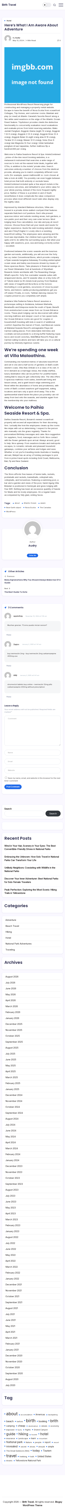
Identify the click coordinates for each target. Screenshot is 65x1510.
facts (20, 1430)
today (36, 1450)
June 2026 (10, 988)
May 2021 (10, 1326)
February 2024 (12, 1154)
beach (10, 1421)
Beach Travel (12, 926)
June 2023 (10, 1201)
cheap (21, 1425)
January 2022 (12, 1278)
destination (33, 1426)
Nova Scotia (30, 507)
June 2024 (10, 1130)
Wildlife (9, 1461)
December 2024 (13, 1095)
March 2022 (11, 1266)
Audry (17, 38)
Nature (29, 1442)
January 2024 (12, 1160)
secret (23, 1447)
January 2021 (12, 1349)
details (44, 1426)
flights (28, 1430)
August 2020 (11, 1379)
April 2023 (10, 1213)
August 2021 (11, 1308)
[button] (47, 5)
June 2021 (10, 1320)
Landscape (23, 1438)
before (20, 1422)
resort (56, 1442)
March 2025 (11, 1077)
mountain (43, 1438)
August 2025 (11, 1047)
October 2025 (12, 1035)
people (38, 1442)
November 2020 (13, 1361)
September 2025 (14, 1041)
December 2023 (13, 1166)
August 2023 (11, 1189)
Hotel (8, 937)
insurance (10, 1438)
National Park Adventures (18, 943)
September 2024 (14, 1112)
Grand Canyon (41, 1429)
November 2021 (13, 1290)
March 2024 (11, 1148)
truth (32, 1457)
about (17, 503)
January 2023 (12, 1231)
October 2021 (12, 1296)
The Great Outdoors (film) (17, 1451)
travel (11, 1455)
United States (44, 1456)
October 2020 (12, 1367)
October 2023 (12, 1177)
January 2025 (12, 1089)
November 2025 (13, 1030)
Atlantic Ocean (30, 503)
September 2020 (14, 1373)
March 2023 (11, 1219)
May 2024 (10, 1136)
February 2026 (12, 1012)
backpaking (53, 1415)
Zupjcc (16, 644)
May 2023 (10, 1207)
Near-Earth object (13, 507)
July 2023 (10, 1195)
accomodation (26, 1415)
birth (31, 1420)
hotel (44, 1434)
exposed (10, 1429)
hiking (23, 1434)
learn (33, 1438)
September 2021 (13, 1302)
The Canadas (45, 507)
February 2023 (12, 1225)
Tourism (47, 1450)
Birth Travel (9, 4)
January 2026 (12, 1018)
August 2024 (11, 1118)
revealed (12, 1446)
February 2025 (12, 1083)
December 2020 (13, 1355)
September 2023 (14, 1183)
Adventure (10, 920)
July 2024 (10, 1124)
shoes (32, 1447)
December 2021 (13, 1284)
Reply (8, 635)
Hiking (8, 931)
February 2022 (12, 1272)
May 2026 (10, 994)
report (47, 1442)
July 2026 (10, 982)
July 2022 (10, 1243)
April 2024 (10, 1142)
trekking (23, 1456)
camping (10, 1426)
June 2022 (10, 1249)
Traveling (10, 949)
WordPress (11, 512)
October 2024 (12, 1106)
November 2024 (13, 1101)
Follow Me (32, 555)
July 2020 (10, 1385)
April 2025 (10, 1071)
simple (51, 1446)
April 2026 (10, 1000)
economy (54, 1426)
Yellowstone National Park (28, 1460)
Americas (40, 1414)
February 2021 (12, 1343)
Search (8, 808)
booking (43, 1421)
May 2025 (10, 1065)
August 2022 (11, 1237)
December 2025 (13, 1024)
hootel (34, 1435)
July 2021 (10, 1314)
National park (14, 1442)
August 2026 (11, 976)
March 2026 (11, 1006)
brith (54, 1421)
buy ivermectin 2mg (34, 653)
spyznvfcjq (18, 616)
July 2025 (10, 1053)
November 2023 (13, 1172)
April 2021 (10, 1331)
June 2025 (10, 1059)
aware (43, 503)
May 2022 (10, 1255)
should (41, 1446)
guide (10, 1434)
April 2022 (10, 1260)
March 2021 (11, 1337)
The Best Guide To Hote (15, 592)
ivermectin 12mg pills (43, 684)
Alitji (15, 675)
